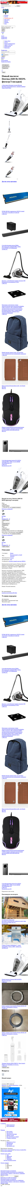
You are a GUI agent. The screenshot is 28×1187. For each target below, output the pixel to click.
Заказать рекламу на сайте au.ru (10, 1117)
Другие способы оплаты (10, 1160)
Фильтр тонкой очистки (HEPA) (17, 561)
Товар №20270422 (6, 88)
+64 (7, 519)
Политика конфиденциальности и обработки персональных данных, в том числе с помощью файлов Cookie (13, 1173)
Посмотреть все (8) (6, 465)
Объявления (10, 1143)
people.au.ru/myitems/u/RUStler (9, 592)
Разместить (4, 37)
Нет (11, 559)
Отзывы (4, 519)
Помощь (3, 1130)
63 (2, 517)
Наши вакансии (11, 1124)
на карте (20, 532)
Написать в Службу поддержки (9, 1177)
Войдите (4, 1085)
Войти (3, 57)
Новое (11, 553)
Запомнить (5, 54)
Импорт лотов (10, 1135)
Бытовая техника (13, 85)
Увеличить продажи (12, 1134)
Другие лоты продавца (9, 181)
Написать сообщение (7, 509)
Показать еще (5, 1067)
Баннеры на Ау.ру (11, 1142)
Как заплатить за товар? (13, 1136)
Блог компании (10, 1126)
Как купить (9, 1131)
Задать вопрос (5, 520)
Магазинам (9, 1144)
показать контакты (16, 507)
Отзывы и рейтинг (11, 1138)
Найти (3, 29)
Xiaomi (12, 557)
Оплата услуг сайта (6, 1153)
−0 (9, 519)
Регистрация (4, 60)
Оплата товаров (5, 1163)
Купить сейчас (5, 505)
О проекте (3, 1123)
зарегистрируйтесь (13, 1085)
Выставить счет (11, 1146)
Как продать (10, 1132)
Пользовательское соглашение (8, 1170)
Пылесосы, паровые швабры (18, 86)
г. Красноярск (5, 85)
